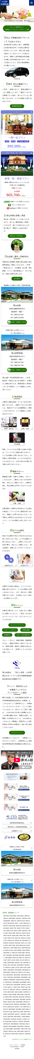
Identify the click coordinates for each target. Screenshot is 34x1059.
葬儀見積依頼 (17, 106)
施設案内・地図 (16, 311)
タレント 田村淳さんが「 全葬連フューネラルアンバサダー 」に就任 (16, 28)
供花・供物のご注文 (18, 322)
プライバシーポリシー (14, 1045)
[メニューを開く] (31, 3)
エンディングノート (17, 625)
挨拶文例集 (26, 630)
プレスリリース (17, 733)
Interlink (22, 1046)
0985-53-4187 (19, 314)
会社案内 (17, 279)
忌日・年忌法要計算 (23, 635)
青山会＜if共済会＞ (17, 236)
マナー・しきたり (10, 630)
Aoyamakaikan (15, 1046)
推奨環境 (23, 1045)
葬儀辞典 (7, 635)
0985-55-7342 (19, 362)
